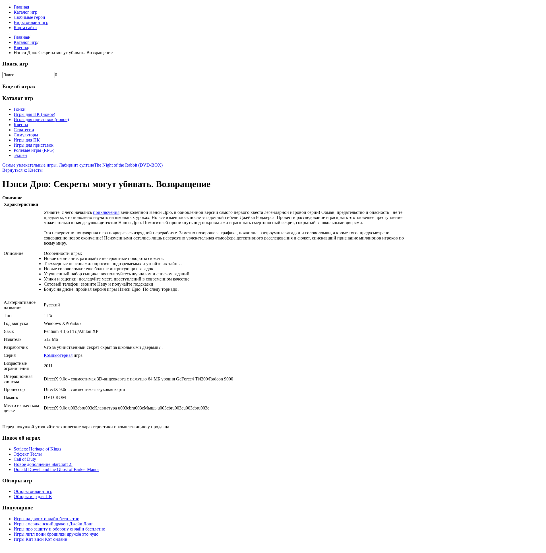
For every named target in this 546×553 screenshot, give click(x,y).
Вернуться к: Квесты (22, 170)
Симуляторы (26, 134)
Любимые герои (29, 17)
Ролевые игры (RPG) (34, 150)
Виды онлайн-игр (31, 22)
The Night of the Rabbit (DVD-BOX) (128, 165)
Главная (21, 7)
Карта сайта (25, 27)
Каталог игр (25, 12)
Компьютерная (58, 355)
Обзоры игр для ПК (33, 496)
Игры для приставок (33, 145)
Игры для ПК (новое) (34, 114)
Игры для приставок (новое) (41, 119)
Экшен (20, 155)
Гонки (20, 109)
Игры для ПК (27, 140)
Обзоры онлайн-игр (33, 491)
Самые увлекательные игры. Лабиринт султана (48, 165)
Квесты (21, 47)
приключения (106, 212)
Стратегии (24, 129)
